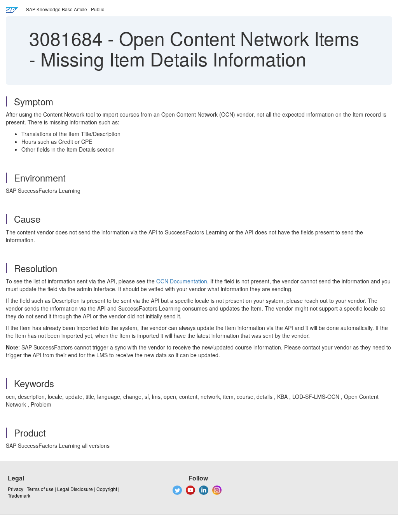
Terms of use (40, 489)
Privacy (15, 489)
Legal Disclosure (75, 489)
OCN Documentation (181, 281)
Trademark (19, 495)
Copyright (106, 489)
